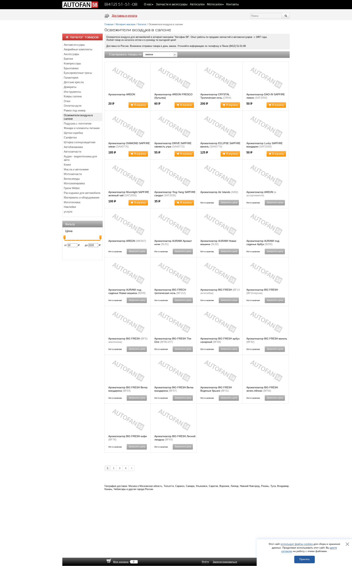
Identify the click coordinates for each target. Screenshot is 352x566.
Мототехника (72, 202)
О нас (148, 4)
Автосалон (197, 4)
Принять (304, 559)
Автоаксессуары (74, 44)
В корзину (140, 104)
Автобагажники (73, 147)
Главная (108, 24)
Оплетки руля (72, 105)
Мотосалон (214, 4)
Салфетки (70, 137)
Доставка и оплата (124, 15)
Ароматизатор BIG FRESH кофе (127, 436)
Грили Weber (72, 188)
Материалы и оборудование (81, 197)
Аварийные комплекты (78, 49)
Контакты (232, 4)
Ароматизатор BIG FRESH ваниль (266, 338)
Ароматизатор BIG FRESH (216, 289)
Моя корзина (121, 561)
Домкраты (70, 86)
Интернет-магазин (125, 24)
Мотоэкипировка (74, 183)
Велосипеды (72, 178)
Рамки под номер (74, 110)
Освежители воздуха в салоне (78, 117)
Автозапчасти (72, 151)
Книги (67, 164)
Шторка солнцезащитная (79, 142)
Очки (67, 101)
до (86, 245)
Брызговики (71, 68)
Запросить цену (229, 202)
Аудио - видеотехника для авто (80, 158)
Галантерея (71, 77)
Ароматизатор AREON (121, 94)
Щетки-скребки (73, 132)
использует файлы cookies (297, 544)
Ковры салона (73, 96)
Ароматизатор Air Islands (215, 192)
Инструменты (72, 91)
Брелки (68, 58)
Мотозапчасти (73, 174)
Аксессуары (71, 54)
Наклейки (70, 206)
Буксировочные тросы (78, 72)
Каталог (142, 24)
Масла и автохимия (76, 169)
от (65, 245)
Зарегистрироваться (225, 561)
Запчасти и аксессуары (172, 4)
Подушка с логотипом (77, 123)
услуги (68, 211)
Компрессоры (72, 63)
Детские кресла (74, 82)
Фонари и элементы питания (82, 128)
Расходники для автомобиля (82, 192)
